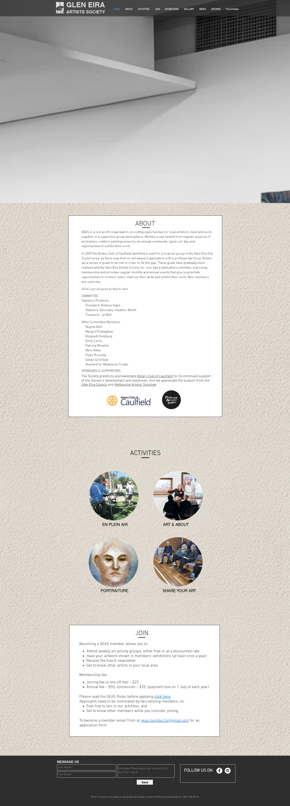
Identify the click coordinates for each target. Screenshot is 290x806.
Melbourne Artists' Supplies (135, 385)
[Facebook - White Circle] (219, 771)
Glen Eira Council (94, 385)
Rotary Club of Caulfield (155, 376)
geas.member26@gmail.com (165, 720)
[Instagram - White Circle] (228, 771)
